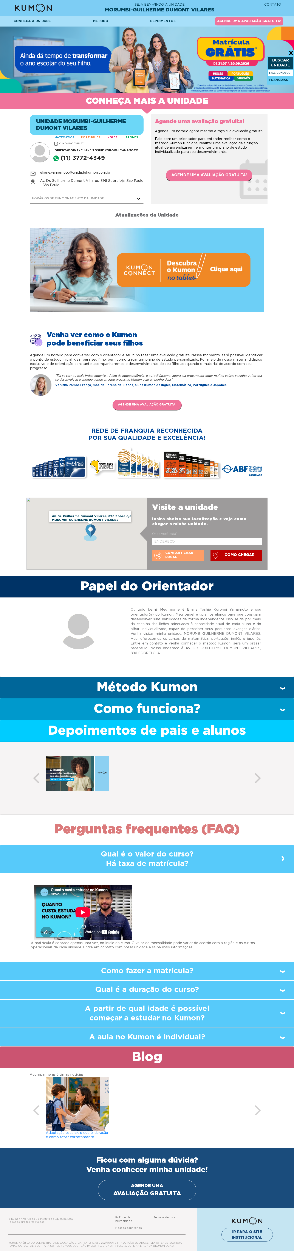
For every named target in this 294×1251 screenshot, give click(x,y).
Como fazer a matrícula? (147, 971)
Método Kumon (147, 687)
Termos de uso (164, 1217)
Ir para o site (247, 1234)
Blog (147, 1057)
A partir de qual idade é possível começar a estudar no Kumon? (147, 1013)
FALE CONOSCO (280, 73)
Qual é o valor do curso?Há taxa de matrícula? (147, 859)
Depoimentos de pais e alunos (147, 730)
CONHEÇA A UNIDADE (32, 21)
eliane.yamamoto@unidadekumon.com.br (75, 172)
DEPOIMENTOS (163, 21)
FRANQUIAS (278, 80)
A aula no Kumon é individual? (147, 1037)
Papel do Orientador (147, 586)
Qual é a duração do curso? (147, 989)
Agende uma (147, 1189)
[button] (36, 778)
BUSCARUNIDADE (280, 62)
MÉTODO (100, 21)
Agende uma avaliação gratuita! (209, 175)
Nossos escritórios (128, 1228)
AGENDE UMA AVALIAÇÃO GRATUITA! (249, 21)
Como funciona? (147, 709)
